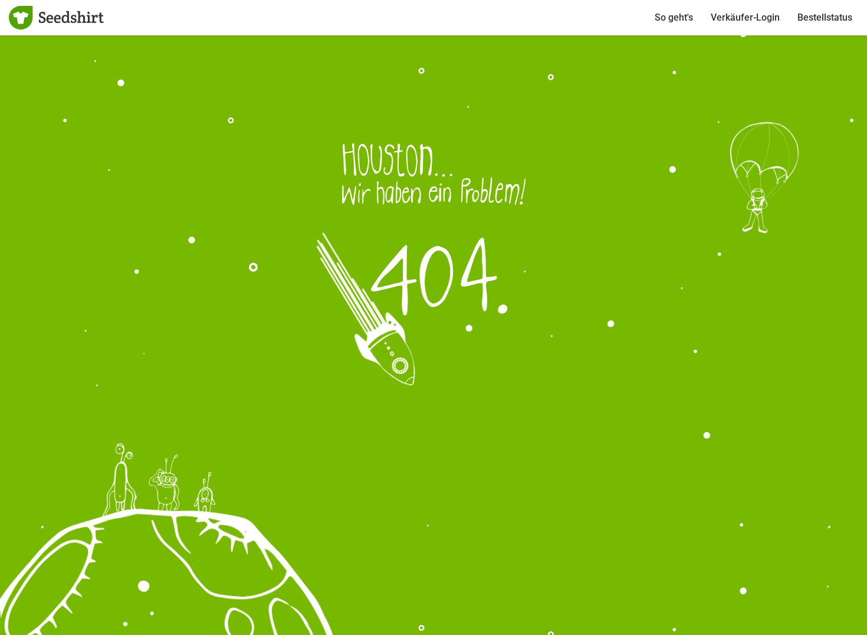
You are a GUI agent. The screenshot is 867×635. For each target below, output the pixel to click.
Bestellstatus (824, 17)
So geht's (674, 17)
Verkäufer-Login (745, 17)
